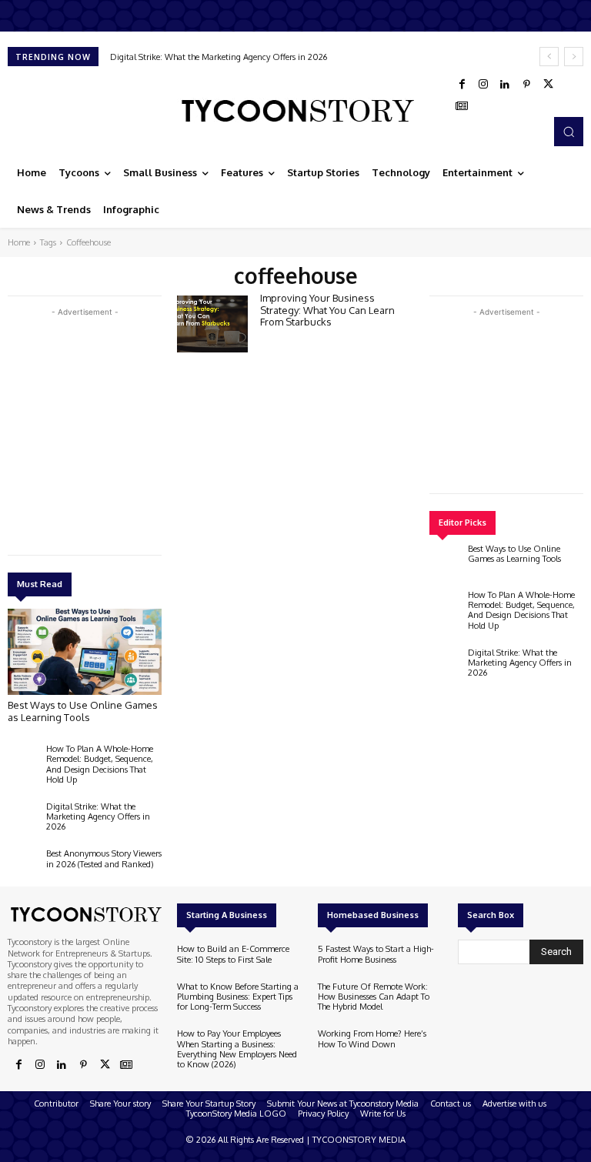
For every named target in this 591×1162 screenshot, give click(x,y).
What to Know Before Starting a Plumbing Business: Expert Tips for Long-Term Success (238, 996)
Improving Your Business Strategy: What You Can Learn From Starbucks (327, 310)
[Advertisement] (123, 428)
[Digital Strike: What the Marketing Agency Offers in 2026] (23, 820)
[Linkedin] (505, 84)
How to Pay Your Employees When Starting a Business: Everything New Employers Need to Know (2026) (237, 1049)
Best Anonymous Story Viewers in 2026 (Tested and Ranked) (104, 858)
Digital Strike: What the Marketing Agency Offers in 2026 (218, 57)
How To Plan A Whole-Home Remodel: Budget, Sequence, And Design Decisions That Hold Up (99, 764)
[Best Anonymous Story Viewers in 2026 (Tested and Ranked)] (23, 867)
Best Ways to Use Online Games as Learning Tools (83, 711)
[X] (548, 84)
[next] (573, 56)
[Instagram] (483, 84)
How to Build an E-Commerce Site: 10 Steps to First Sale (233, 953)
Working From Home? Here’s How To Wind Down (372, 1038)
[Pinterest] (526, 84)
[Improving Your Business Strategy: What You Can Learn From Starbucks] (212, 324)
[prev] (549, 56)
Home (19, 242)
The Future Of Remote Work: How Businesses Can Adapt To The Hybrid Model (373, 996)
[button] (568, 131)
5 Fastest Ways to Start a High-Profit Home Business (376, 953)
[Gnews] (461, 106)
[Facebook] (461, 84)
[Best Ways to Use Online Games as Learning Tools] (85, 652)
